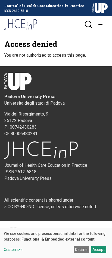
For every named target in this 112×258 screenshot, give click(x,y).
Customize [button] (13, 250)
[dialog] (56, 243)
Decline (81, 249)
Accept (98, 249)
